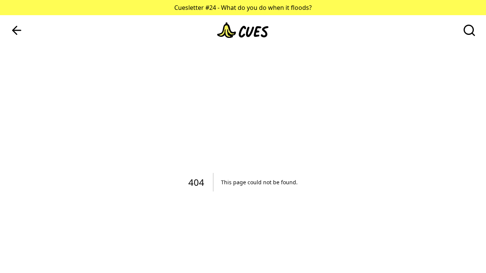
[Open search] (469, 30)
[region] (243, 136)
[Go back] (16, 30)
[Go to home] (243, 30)
